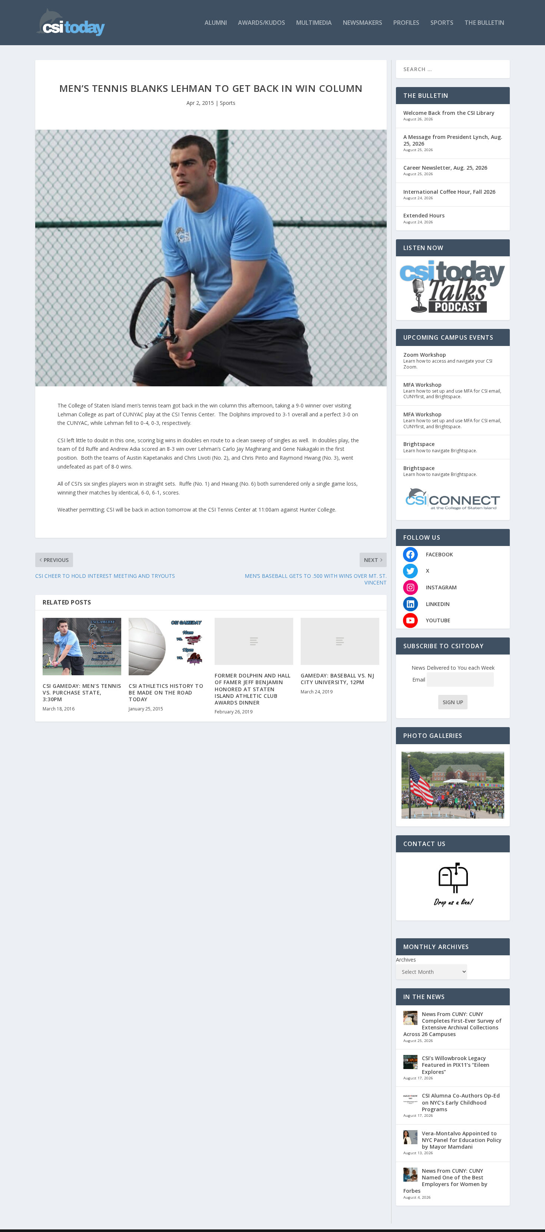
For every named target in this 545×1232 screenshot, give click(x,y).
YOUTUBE (438, 620)
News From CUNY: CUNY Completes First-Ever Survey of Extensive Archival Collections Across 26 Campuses (452, 1024)
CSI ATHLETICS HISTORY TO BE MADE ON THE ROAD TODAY (166, 692)
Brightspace (419, 443)
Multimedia (314, 23)
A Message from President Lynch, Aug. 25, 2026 (452, 140)
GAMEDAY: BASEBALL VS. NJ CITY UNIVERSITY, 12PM (337, 679)
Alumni (216, 23)
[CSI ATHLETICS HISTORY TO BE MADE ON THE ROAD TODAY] (168, 646)
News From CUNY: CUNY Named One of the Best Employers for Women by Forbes (445, 1181)
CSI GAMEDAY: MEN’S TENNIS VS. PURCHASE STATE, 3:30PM (82, 692)
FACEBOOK (439, 554)
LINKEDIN (438, 603)
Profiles (406, 23)
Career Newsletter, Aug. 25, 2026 (445, 167)
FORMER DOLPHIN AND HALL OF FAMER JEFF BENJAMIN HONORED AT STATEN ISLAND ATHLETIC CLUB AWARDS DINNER (253, 689)
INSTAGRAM (441, 587)
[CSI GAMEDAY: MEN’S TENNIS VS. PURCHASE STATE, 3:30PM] (82, 646)
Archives (406, 959)
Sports (441, 23)
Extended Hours (424, 215)
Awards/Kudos (261, 23)
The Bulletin (484, 23)
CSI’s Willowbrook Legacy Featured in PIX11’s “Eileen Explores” (455, 1065)
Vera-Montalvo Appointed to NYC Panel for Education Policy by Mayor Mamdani (462, 1140)
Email (419, 679)
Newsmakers (362, 23)
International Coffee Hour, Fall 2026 (449, 191)
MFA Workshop (422, 384)
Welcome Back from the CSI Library (449, 112)
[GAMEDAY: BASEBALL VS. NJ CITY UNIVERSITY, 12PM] (340, 641)
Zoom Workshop (424, 354)
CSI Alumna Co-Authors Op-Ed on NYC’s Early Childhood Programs (461, 1102)
